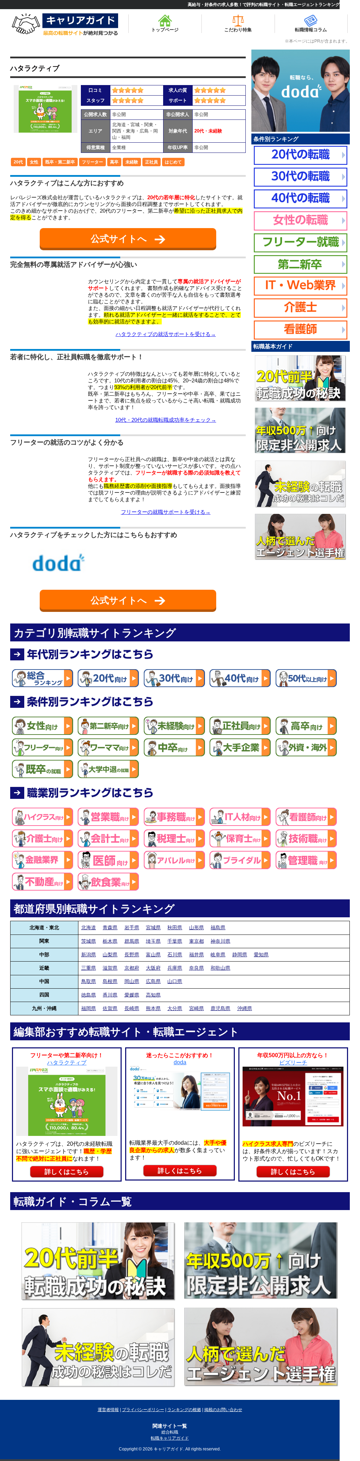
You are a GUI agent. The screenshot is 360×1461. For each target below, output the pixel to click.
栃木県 (110, 941)
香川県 (110, 994)
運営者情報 (108, 1409)
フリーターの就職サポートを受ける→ (166, 512)
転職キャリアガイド (170, 1438)
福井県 (196, 954)
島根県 (110, 981)
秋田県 (174, 927)
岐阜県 (218, 954)
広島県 (153, 981)
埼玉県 (153, 941)
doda (180, 1062)
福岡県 (88, 1008)
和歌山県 (220, 968)
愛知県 (261, 954)
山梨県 (110, 954)
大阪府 (153, 968)
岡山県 (131, 981)
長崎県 (131, 1008)
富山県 (153, 954)
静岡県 (239, 954)
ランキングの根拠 (184, 1409)
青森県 (110, 927)
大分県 (174, 1008)
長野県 (131, 954)
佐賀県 (110, 1008)
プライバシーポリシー (143, 1409)
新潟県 (88, 954)
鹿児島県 (220, 1008)
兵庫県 (174, 968)
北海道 (88, 927)
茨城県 (88, 941)
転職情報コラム (311, 29)
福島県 (218, 927)
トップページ (165, 29)
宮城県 (153, 927)
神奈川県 (220, 941)
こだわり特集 (238, 29)
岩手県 (131, 927)
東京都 (196, 941)
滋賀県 (110, 968)
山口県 (174, 981)
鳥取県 (88, 981)
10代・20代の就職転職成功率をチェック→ (165, 420)
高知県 (153, 994)
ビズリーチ (293, 1063)
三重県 (88, 968)
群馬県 (131, 941)
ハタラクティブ (34, 68)
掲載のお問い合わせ (223, 1409)
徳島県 (88, 994)
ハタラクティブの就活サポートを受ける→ (166, 334)
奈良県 (196, 968)
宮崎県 (196, 1008)
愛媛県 (131, 994)
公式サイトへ (120, 238)
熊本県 (153, 1008)
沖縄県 (244, 1008)
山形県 (196, 927)
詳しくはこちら (67, 1171)
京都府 (131, 968)
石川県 (174, 954)
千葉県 (174, 941)
